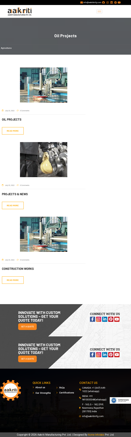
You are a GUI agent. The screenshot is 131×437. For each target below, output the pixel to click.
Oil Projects (11, 119)
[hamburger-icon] (99, 11)
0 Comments (24, 111)
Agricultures (6, 48)
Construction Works (18, 268)
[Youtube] (116, 319)
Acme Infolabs (96, 434)
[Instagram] (98, 319)
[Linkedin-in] (104, 319)
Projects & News (15, 194)
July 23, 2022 (9, 111)
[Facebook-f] (92, 319)
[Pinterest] (110, 319)
